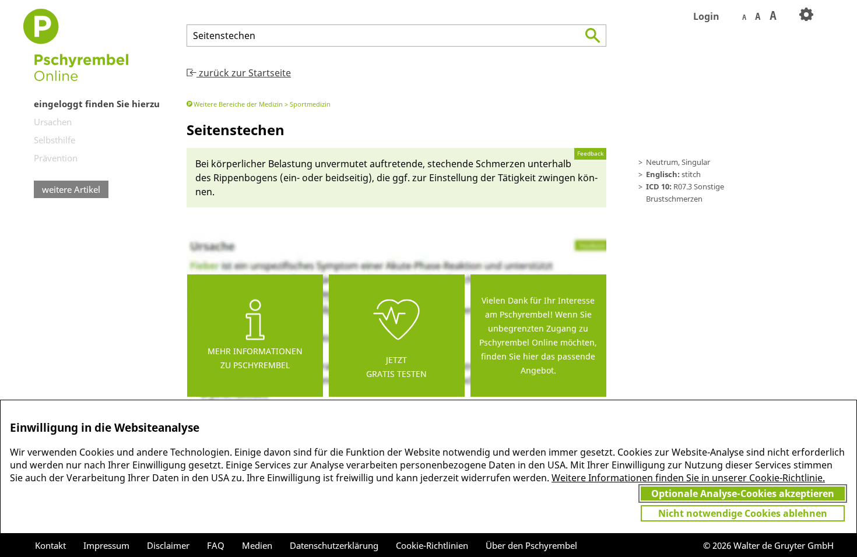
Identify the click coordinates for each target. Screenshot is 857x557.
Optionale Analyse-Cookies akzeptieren (742, 493)
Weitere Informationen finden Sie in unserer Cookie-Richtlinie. (688, 477)
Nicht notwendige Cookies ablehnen (742, 513)
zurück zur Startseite (243, 72)
